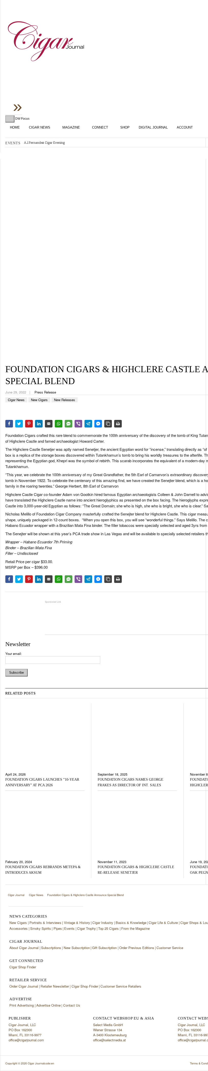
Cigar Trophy (86, 928)
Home (15, 127)
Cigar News (39, 127)
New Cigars (39, 399)
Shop (125, 127)
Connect (100, 127)
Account (185, 127)
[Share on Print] (118, 423)
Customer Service (170, 947)
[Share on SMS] (68, 423)
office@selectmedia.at (109, 1040)
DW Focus (22, 118)
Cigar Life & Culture (163, 922)
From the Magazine (135, 928)
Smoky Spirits (40, 928)
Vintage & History (77, 922)
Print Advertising (21, 1005)
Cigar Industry (102, 922)
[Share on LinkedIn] (39, 423)
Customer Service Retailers (120, 986)
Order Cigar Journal (23, 986)
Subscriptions (51, 947)
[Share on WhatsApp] (58, 423)
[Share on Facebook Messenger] (98, 423)
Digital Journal (153, 127)
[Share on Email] (49, 423)
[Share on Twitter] (19, 423)
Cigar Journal (46, 41)
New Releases (64, 399)
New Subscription (77, 947)
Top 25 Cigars (108, 928)
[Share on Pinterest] (29, 423)
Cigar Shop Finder (22, 967)
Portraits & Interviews (45, 922)
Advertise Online (48, 1005)
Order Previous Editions (136, 947)
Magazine (71, 127)
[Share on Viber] (78, 423)
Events (69, 928)
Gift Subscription (104, 947)
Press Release (45, 392)
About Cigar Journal (24, 947)
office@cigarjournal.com (26, 1040)
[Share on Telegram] (88, 423)
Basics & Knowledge (131, 922)
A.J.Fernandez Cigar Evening (44, 142)
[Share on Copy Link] (108, 423)
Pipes (58, 928)
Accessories (18, 928)
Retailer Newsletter (55, 986)
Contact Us (71, 1005)
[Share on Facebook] (9, 423)
